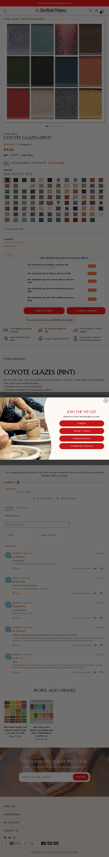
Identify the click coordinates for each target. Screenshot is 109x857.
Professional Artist (81, 438)
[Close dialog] (106, 400)
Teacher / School (82, 430)
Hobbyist (82, 423)
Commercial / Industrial (82, 446)
